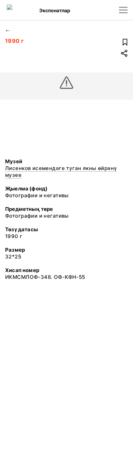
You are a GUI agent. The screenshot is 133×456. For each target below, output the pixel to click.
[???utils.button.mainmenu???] (123, 10)
